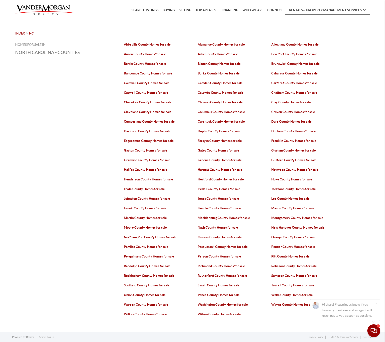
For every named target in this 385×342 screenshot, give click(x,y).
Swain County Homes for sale (218, 285)
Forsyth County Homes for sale (220, 140)
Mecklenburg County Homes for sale (224, 217)
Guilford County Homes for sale (293, 160)
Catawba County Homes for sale (220, 92)
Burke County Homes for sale (219, 73)
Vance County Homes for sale (219, 294)
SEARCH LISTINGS (145, 10)
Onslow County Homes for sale (220, 237)
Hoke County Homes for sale (291, 179)
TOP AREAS (204, 10)
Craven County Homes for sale (293, 111)
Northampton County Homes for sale (150, 237)
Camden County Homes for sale (220, 82)
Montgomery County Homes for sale (297, 217)
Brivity (30, 337)
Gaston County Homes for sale (145, 150)
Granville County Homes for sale (147, 160)
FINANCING (229, 10)
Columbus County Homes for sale (221, 111)
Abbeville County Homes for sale (147, 44)
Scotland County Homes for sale (146, 285)
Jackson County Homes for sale (293, 188)
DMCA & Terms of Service (343, 337)
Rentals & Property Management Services (325, 10)
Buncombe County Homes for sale (148, 73)
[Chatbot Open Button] (373, 330)
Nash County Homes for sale (218, 227)
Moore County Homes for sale (145, 227)
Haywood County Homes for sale (294, 169)
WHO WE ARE (252, 10)
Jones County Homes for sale (218, 198)
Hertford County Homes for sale (221, 179)
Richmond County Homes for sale (221, 266)
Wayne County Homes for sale (293, 304)
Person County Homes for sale (219, 256)
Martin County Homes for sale (145, 217)
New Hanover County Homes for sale (297, 227)
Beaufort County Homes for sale (294, 54)
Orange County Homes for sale (293, 237)
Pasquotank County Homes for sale (223, 246)
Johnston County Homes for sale (147, 198)
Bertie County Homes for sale (145, 63)
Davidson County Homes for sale (147, 131)
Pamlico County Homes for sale (146, 246)
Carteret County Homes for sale (294, 82)
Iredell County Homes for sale (219, 188)
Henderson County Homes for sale (148, 179)
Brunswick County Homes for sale (295, 63)
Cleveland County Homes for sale (147, 111)
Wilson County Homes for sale (219, 314)
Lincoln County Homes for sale (219, 208)
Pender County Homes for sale (293, 246)
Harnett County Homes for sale (220, 169)
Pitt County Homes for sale (290, 256)
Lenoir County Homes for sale (145, 208)
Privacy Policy (315, 337)
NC (31, 33)
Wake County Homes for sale (292, 294)
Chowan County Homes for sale (220, 102)
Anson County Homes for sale (145, 54)
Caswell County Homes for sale (146, 92)
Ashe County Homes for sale (218, 54)
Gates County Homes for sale (218, 150)
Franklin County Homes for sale (293, 140)
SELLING (185, 10)
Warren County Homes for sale (146, 304)
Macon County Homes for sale (292, 208)
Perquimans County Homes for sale (149, 256)
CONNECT (275, 10)
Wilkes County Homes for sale (145, 314)
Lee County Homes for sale (290, 198)
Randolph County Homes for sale (147, 266)
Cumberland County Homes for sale (149, 121)
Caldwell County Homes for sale (146, 82)
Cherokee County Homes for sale (147, 102)
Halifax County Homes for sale (145, 169)
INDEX (20, 33)
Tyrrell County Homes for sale (292, 285)
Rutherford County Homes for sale (222, 275)
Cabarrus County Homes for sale (294, 73)
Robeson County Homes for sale (294, 266)
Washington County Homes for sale (223, 304)
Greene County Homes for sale (220, 160)
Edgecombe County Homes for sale (149, 140)
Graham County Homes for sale (293, 150)
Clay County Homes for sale (291, 102)
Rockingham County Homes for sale (149, 275)
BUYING (169, 10)
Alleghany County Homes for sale (295, 44)
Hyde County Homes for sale (144, 188)
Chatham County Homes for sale (294, 92)
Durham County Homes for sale (293, 131)
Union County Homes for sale (145, 294)
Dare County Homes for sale (291, 121)
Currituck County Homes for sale (221, 121)
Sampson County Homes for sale (294, 275)
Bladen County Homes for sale (219, 63)
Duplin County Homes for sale (219, 131)
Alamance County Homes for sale (221, 44)
